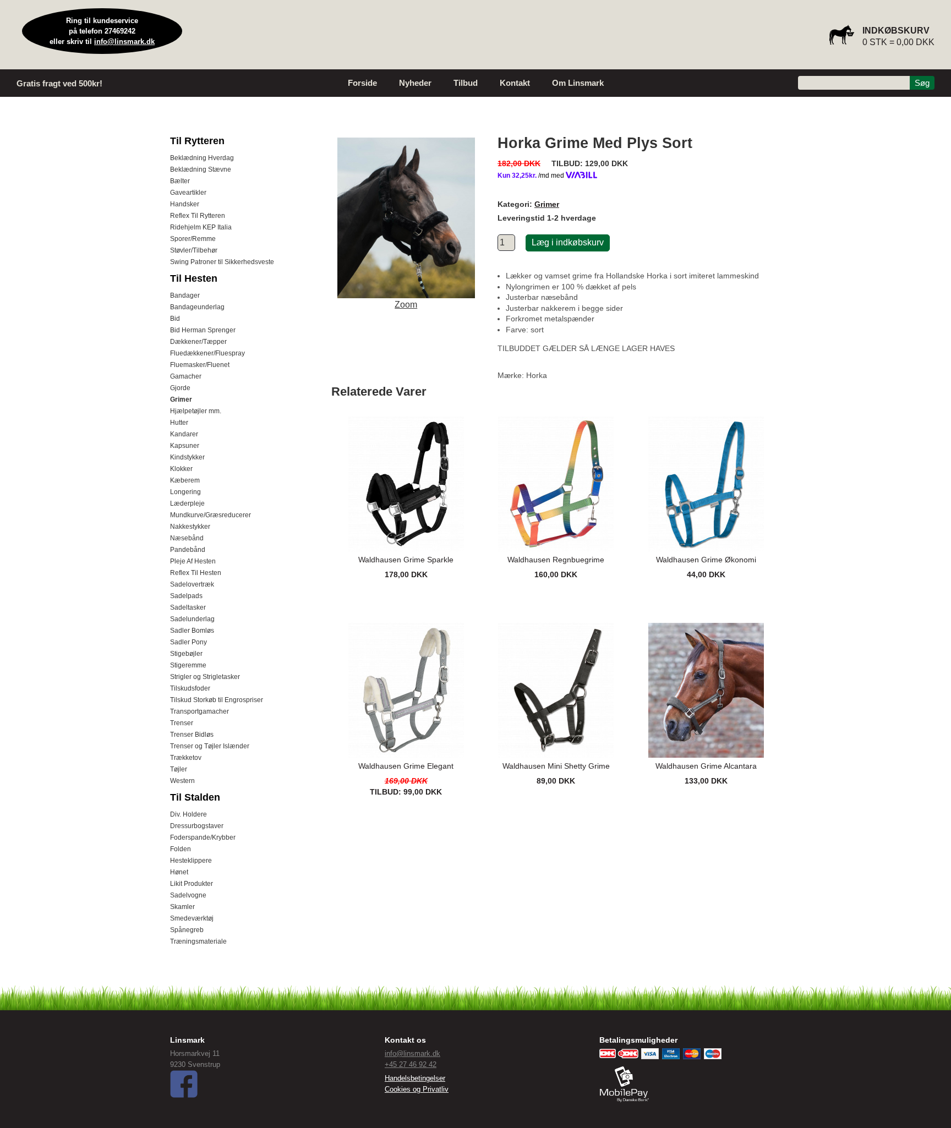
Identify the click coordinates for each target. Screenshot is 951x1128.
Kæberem (185, 480)
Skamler (182, 907)
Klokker (181, 469)
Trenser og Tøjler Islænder (209, 746)
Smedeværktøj (192, 918)
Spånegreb (187, 930)
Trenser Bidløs (192, 734)
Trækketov (185, 758)
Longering (185, 492)
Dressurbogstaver (196, 826)
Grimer (181, 399)
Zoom (406, 304)
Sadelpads (186, 596)
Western (182, 781)
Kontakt (515, 82)
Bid (175, 318)
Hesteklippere (191, 860)
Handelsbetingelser (415, 1078)
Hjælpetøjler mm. (195, 411)
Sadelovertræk (192, 584)
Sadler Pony (188, 642)
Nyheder (415, 82)
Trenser (181, 723)
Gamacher (185, 376)
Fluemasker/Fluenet (199, 365)
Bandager (185, 295)
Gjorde (180, 388)
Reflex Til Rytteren (197, 216)
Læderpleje (187, 503)
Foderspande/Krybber (203, 837)
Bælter (180, 181)
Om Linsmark (578, 82)
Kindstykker (187, 457)
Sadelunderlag (192, 619)
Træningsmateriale (198, 941)
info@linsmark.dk (124, 41)
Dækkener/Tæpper (198, 342)
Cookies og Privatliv (417, 1089)
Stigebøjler (186, 654)
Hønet (179, 872)
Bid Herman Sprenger (203, 330)
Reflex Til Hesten (195, 573)
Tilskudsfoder (190, 688)
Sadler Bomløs (192, 630)
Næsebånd (187, 538)
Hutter (179, 422)
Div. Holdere (188, 814)
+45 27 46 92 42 (410, 1064)
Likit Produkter (191, 884)
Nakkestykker (190, 526)
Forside (362, 82)
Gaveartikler (188, 192)
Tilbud (465, 82)
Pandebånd (187, 550)
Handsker (184, 204)
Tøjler (178, 769)
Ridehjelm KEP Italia (201, 227)
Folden (180, 849)
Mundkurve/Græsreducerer (210, 515)
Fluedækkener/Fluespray (207, 353)
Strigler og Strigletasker (205, 677)
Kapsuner (184, 446)
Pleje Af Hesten (193, 561)
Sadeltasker (188, 607)
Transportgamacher (199, 711)
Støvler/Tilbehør (193, 250)
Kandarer (184, 434)
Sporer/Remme (193, 239)
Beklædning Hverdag (202, 158)
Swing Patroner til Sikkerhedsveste (222, 262)
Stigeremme (188, 665)
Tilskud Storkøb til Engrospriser (216, 700)
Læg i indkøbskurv (568, 242)
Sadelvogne (188, 895)
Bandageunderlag (197, 307)
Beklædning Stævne (200, 169)
